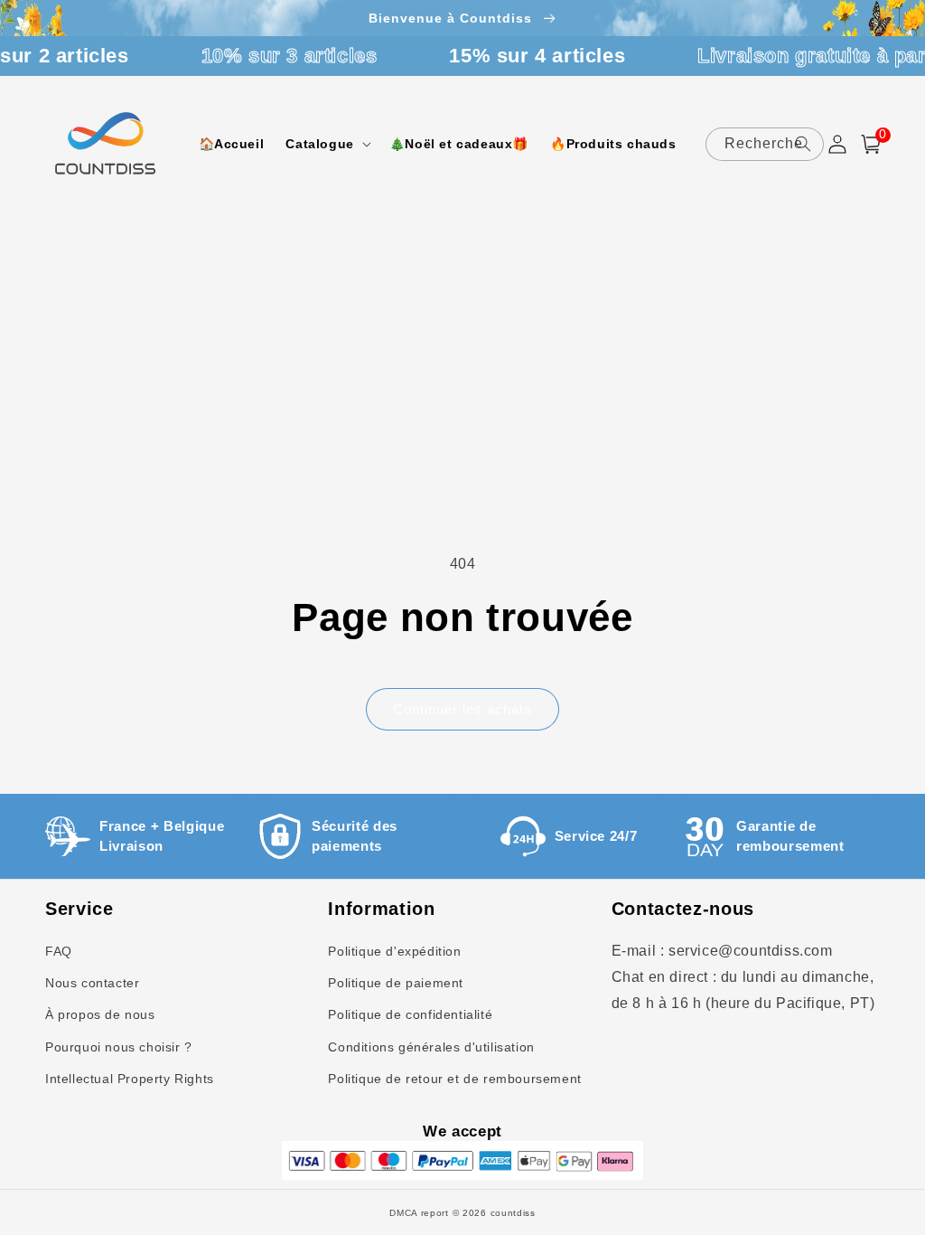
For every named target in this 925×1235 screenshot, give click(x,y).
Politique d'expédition (394, 951)
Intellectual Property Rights (129, 1078)
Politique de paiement (395, 983)
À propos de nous (100, 1014)
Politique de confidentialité (410, 1014)
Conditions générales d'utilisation (431, 1047)
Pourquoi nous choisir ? (118, 1047)
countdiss (513, 1213)
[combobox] (765, 144)
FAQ (58, 951)
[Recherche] (803, 143)
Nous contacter (92, 983)
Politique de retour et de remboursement (454, 1078)
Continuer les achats (462, 709)
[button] (326, 144)
